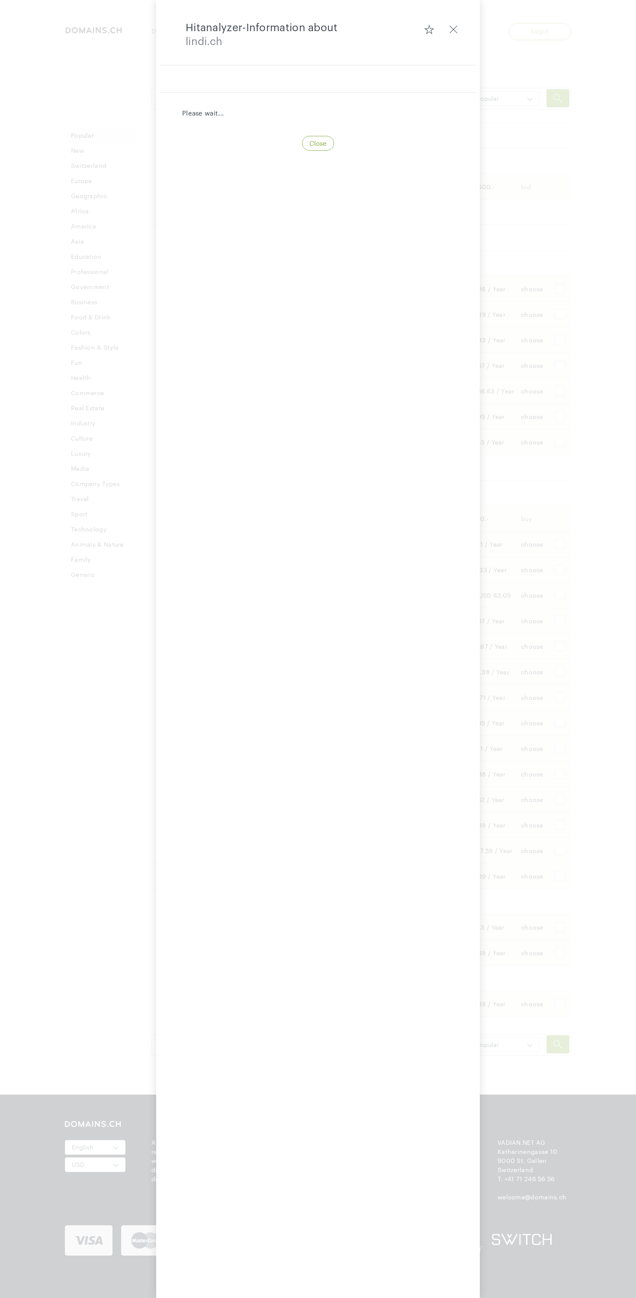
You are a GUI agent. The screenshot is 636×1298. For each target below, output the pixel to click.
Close (318, 143)
